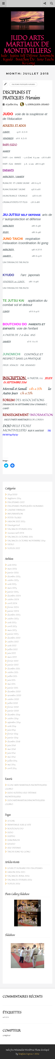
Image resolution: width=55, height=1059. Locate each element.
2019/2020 (12, 494)
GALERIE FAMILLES (16, 509)
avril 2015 (12, 768)
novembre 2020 (14, 695)
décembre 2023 (13, 614)
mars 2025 (12, 587)
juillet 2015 (12, 760)
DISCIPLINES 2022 (16, 502)
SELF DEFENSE (14, 847)
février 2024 (13, 607)
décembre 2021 (13, 668)
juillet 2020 (12, 703)
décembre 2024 (14, 595)
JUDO (10, 832)
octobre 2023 (13, 618)
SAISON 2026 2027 (16, 872)
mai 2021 (11, 683)
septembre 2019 (13, 722)
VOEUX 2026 (13, 883)
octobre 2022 (13, 641)
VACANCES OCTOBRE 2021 (20, 536)
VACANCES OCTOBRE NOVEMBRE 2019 (26, 540)
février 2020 (13, 707)
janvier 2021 (12, 687)
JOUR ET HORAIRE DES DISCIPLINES (25, 868)
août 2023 (11, 622)
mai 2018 (11, 749)
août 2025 (11, 584)
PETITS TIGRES (14, 517)
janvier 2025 (13, 591)
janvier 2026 (13, 572)
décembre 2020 (14, 691)
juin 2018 (11, 745)
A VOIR (11, 820)
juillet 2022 (12, 649)
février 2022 (12, 660)
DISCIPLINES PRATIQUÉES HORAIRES (23, 84)
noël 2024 (6, 1017)
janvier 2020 (13, 710)
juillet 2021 (12, 676)
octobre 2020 (13, 699)
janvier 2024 (13, 611)
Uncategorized (13, 525)
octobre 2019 (12, 718)
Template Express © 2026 (28, 1053)
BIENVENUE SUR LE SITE (19, 824)
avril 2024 (12, 603)
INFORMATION (15, 513)
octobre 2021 (12, 672)
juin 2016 (11, 753)
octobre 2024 (13, 599)
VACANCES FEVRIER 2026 (19, 529)
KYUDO (11, 843)
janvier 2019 (12, 737)
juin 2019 (11, 729)
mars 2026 (12, 568)
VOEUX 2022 (13, 548)
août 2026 (12, 564)
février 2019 (12, 733)
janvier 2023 (13, 633)
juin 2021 (11, 680)
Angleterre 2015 (14, 498)
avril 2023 (12, 626)
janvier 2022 (13, 664)
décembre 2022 (13, 637)
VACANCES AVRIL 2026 (18, 875)
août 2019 (11, 726)
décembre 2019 (13, 714)
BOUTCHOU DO (15, 828)
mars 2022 (12, 657)
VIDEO (10, 544)
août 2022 (11, 645)
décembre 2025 (13, 576)
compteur (7, 1035)
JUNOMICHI (13, 840)
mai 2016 (11, 756)
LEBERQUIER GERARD (38, 104)
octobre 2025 (13, 580)
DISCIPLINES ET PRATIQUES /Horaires (21, 95)
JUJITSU (11, 836)
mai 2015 (11, 764)
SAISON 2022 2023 (16, 521)
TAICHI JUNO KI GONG (18, 851)
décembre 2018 (13, 741)
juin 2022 (11, 653)
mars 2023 (12, 630)
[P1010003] (29, 906)
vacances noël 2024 (15, 532)
